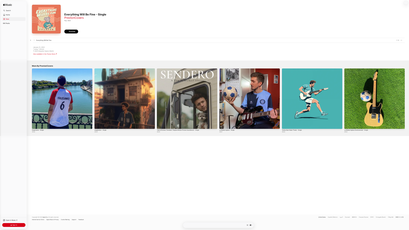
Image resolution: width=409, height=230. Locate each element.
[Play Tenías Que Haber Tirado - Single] (284, 126)
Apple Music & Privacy (52, 219)
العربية (341, 217)
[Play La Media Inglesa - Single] (222, 126)
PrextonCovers (74, 17)
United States (322, 217)
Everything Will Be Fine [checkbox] (43, 40)
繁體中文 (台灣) (400, 217)
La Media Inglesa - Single (227, 69)
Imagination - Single (101, 69)
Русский (347, 217)
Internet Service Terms (38, 219)
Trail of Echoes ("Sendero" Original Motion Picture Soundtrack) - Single (180, 69)
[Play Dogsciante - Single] (34, 126)
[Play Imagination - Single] (97, 126)
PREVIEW (396, 40)
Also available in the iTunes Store (44, 54)
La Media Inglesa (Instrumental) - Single (357, 69)
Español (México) (333, 217)
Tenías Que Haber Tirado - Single (293, 69)
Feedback (81, 219)
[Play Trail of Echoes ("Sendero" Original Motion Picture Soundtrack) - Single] (159, 126)
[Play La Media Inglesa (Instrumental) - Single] (347, 126)
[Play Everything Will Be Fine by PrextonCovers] (34, 40)
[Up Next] (247, 225)
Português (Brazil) (381, 217)
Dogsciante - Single (38, 69)
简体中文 (354, 217)
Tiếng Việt (390, 217)
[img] (7, 5)
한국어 (372, 217)
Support (74, 219)
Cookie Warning (65, 219)
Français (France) (363, 217)
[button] (13, 10)
